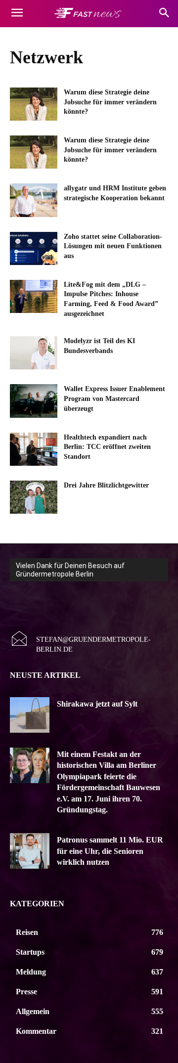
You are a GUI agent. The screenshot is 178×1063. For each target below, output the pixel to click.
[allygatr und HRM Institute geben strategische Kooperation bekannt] (33, 200)
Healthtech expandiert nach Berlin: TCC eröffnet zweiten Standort (107, 447)
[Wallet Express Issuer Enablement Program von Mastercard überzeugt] (33, 400)
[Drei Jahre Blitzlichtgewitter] (33, 497)
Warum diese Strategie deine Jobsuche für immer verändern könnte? (110, 102)
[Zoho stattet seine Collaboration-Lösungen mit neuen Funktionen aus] (33, 248)
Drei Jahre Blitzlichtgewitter (106, 485)
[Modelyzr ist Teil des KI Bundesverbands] (33, 352)
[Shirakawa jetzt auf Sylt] (29, 715)
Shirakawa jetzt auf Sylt (97, 704)
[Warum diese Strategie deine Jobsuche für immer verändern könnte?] (33, 104)
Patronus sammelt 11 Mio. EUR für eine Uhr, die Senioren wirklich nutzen (110, 851)
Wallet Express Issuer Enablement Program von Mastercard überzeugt (114, 398)
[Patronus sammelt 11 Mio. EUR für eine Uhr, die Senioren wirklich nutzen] (29, 851)
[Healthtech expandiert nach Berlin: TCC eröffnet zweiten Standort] (33, 449)
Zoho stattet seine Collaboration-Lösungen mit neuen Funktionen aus (113, 246)
